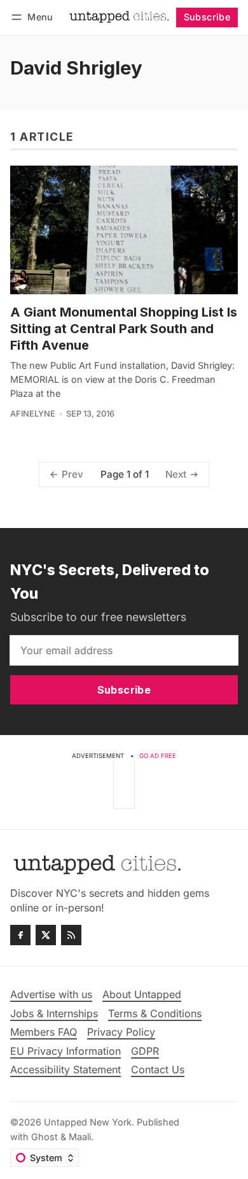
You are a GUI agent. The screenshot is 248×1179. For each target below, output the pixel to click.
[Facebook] (20, 935)
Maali (80, 1136)
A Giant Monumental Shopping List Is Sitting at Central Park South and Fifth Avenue (123, 328)
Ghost (44, 1136)
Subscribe (207, 16)
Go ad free (157, 755)
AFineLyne (32, 413)
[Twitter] (46, 935)
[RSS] (71, 935)
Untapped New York (88, 1122)
